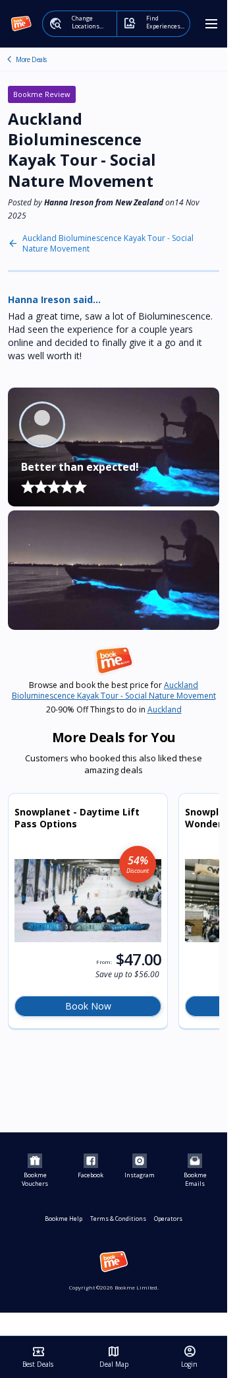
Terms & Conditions (118, 1218)
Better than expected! (80, 467)
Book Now (88, 1006)
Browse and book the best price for (114, 690)
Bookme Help (63, 1218)
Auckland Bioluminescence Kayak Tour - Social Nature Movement (108, 243)
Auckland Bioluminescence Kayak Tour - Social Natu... (9, 59)
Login (189, 1357)
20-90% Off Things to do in (114, 710)
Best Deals (37, 1357)
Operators (168, 1218)
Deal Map (113, 1357)
